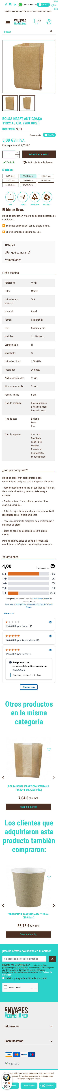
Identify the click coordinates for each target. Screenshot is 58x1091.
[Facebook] (6, 4)
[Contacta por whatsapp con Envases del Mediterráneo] (20, 4)
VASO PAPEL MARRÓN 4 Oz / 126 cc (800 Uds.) (28, 915)
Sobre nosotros (14, 1041)
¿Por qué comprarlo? (17, 252)
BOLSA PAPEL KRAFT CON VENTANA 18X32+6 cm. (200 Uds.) (28, 788)
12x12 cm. (10, 180)
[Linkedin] (17, 4)
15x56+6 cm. (46, 180)
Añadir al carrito (39, 154)
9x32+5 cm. (10, 176)
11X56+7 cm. (46, 176)
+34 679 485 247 (31, 4)
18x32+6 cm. (10, 185)
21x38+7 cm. (28, 185)
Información (12, 1026)
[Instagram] (10, 4)
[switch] (7, 1086)
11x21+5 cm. (28, 176)
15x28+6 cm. (28, 180)
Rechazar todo (29, 1086)
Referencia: (8, 128)
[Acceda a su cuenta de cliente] (48, 21)
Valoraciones (13, 260)
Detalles (10, 245)
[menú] (7, 23)
